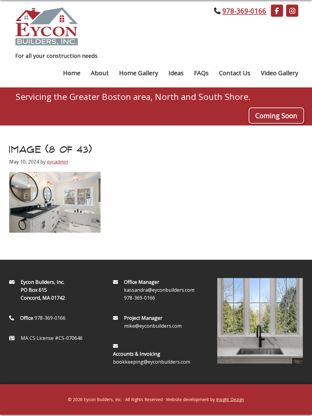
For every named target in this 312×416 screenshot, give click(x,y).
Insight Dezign (230, 399)
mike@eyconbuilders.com (153, 326)
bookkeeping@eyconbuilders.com (151, 361)
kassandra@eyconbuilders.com (159, 290)
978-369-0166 (244, 10)
